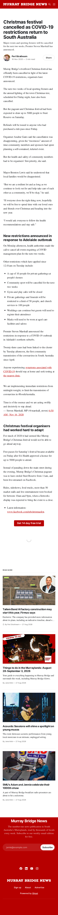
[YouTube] (31, 868)
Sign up (17, 887)
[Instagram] (37, 868)
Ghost (35, 893)
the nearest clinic (11, 375)
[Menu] (54, 4)
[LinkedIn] (26, 868)
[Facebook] (21, 868)
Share (49, 57)
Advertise (39, 887)
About (28, 887)
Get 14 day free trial (29, 523)
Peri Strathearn (19, 56)
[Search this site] (49, 4)
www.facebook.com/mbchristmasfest (25, 511)
